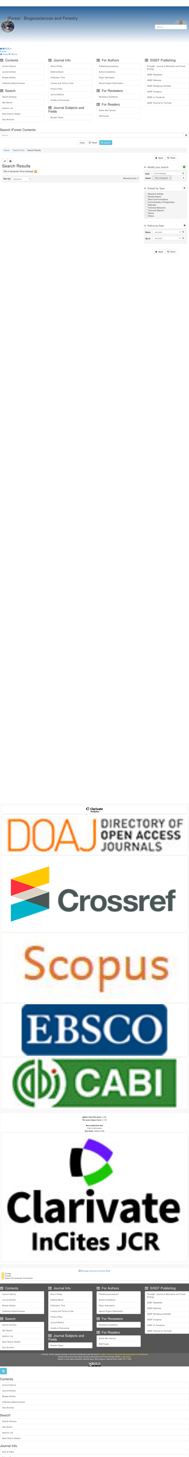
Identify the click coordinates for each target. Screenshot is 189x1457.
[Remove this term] (183, 178)
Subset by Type (156, 188)
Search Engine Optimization (111, 83)
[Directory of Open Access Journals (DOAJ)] (94, 834)
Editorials (152, 204)
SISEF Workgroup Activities (159, 85)
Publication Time (58, 77)
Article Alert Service (107, 110)
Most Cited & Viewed (11, 113)
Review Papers (154, 196)
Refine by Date (155, 225)
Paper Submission (107, 77)
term (147, 173)
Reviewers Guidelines (108, 96)
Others (151, 213)
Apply (160, 157)
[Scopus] (94, 968)
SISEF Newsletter (154, 74)
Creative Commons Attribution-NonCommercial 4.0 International (124, 1354)
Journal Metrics (57, 94)
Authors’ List (7, 108)
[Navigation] (3, 48)
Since (148, 232)
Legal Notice (126, 1356)
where (148, 178)
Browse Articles (9, 77)
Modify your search (158, 167)
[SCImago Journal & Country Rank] (94, 1270)
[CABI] (94, 1082)
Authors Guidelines (107, 71)
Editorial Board (57, 71)
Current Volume (9, 66)
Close (82, 142)
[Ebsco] (94, 1030)
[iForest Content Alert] (1, 48)
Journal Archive (9, 71)
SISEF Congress (154, 91)
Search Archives (9, 96)
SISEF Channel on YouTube (159, 102)
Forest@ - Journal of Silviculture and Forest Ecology (166, 67)
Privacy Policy (57, 88)
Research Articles (155, 193)
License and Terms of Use (62, 83)
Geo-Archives (8, 119)
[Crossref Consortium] (94, 894)
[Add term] (184, 167)
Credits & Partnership (60, 100)
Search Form (18, 150)
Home (6, 150)
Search (107, 142)
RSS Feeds (104, 116)
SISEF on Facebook (156, 97)
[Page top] (11, 48)
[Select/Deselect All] (184, 188)
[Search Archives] (6, 48)
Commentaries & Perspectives (161, 202)
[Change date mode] (184, 225)
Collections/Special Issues (13, 83)
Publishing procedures (108, 66)
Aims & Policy (56, 66)
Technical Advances (156, 207)
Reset (94, 142)
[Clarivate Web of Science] (94, 809)
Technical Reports (156, 210)
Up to (147, 238)
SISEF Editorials (154, 80)
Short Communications (158, 199)
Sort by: (7, 178)
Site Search (7, 102)
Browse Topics (57, 117)
